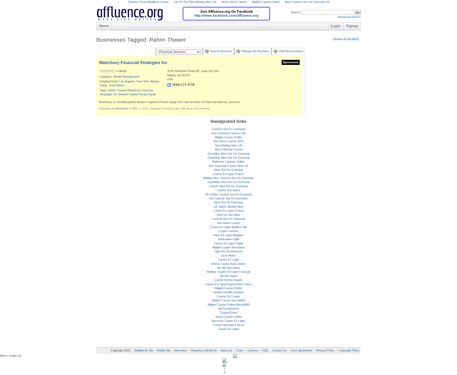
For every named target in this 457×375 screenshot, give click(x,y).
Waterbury (122, 108)
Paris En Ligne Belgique (228, 235)
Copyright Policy (349, 350)
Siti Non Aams (228, 276)
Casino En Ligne (228, 259)
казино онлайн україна (228, 292)
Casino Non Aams (228, 190)
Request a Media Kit (204, 350)
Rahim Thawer (117, 90)
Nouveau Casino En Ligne (228, 320)
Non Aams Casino (228, 223)
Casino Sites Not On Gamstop (228, 186)
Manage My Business (255, 51)
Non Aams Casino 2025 (228, 141)
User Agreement (301, 350)
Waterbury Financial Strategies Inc (133, 62)
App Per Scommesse (228, 251)
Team (239, 350)
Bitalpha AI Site (144, 350)
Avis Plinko (229, 255)
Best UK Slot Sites (228, 214)
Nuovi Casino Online (229, 316)
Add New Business (291, 51)
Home (104, 26)
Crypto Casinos (228, 231)
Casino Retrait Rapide (228, 280)
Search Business (221, 51)
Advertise (181, 350)
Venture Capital (128, 94)
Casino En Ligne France (228, 174)
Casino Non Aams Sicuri (228, 325)
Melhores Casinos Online (228, 161)
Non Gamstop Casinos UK (229, 133)
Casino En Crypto (228, 296)
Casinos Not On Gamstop (228, 129)
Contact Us (279, 350)
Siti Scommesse (228, 308)
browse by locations (346, 39)
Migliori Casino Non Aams (228, 247)
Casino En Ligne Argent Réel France (228, 284)
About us (227, 350)
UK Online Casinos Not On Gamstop (228, 194)
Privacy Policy (325, 350)
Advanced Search (349, 17)
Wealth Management (126, 76)
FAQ (265, 350)
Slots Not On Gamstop (228, 169)
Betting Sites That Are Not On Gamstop (228, 178)
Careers (253, 350)
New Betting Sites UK (228, 145)
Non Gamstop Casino (229, 149)
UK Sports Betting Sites (229, 206)
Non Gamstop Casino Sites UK (228, 165)
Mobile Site (164, 350)
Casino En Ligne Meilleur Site (228, 227)
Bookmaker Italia (228, 239)
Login (335, 26)
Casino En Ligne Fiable (228, 243)
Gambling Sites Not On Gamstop (229, 153)
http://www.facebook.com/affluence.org (226, 15)
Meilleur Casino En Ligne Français (228, 271)
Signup (352, 26)
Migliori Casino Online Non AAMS (229, 304)
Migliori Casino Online (228, 137)
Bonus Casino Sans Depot (228, 263)
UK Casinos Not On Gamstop (228, 198)
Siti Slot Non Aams (228, 267)
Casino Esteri (228, 312)
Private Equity (147, 94)
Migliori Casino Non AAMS (228, 300)
